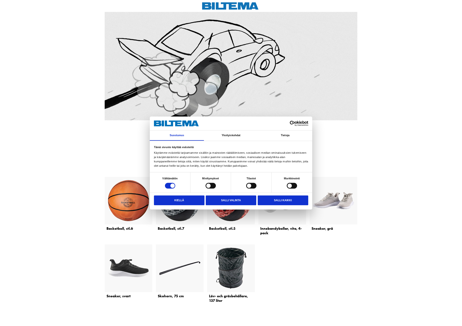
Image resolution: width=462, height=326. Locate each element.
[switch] (211, 186)
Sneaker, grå (322, 228)
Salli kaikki (283, 200)
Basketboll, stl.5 (222, 228)
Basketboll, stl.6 (119, 228)
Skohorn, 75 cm (171, 296)
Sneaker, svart (118, 296)
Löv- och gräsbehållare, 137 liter (228, 298)
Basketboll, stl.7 (171, 228)
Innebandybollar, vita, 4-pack (281, 230)
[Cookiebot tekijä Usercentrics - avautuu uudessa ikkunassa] (292, 123)
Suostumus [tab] (177, 135)
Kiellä (179, 200)
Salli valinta (231, 200)
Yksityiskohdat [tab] (231, 135)
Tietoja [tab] (285, 135)
